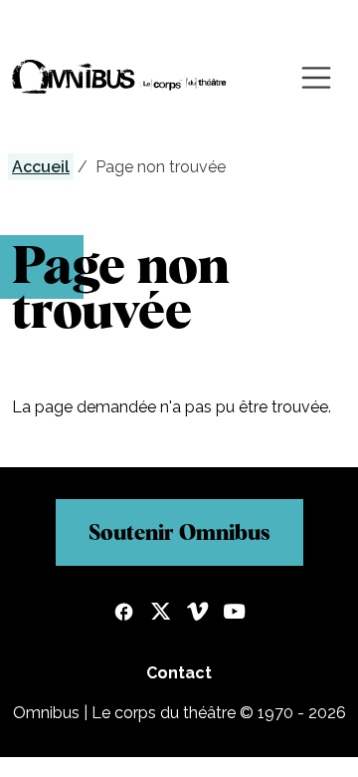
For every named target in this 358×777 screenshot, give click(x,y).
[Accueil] (119, 78)
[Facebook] (123, 614)
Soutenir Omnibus (179, 532)
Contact (179, 672)
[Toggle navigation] (316, 78)
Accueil (41, 166)
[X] (160, 614)
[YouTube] (234, 614)
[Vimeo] (197, 614)
